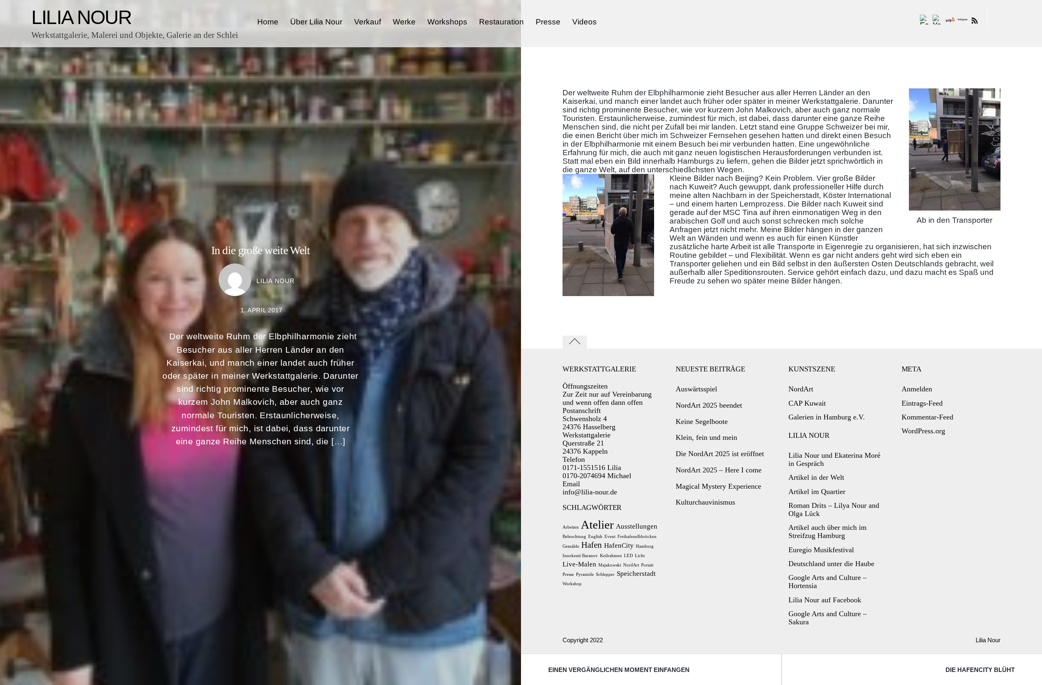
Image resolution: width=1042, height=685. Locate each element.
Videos (584, 22)
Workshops (447, 22)
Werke (404, 22)
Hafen (591, 545)
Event (609, 536)
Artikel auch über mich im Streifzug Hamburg (827, 531)
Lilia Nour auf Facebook (824, 600)
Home (267, 22)
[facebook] (925, 19)
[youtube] (937, 19)
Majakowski (609, 565)
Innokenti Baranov (580, 555)
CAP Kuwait (807, 403)
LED (628, 555)
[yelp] (950, 19)
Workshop (572, 584)
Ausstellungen (636, 526)
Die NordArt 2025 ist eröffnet (720, 454)
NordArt (631, 565)
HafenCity (619, 545)
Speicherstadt (636, 573)
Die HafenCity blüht (980, 669)
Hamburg (645, 546)
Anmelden (917, 389)
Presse (548, 22)
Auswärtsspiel (696, 389)
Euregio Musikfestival (821, 550)
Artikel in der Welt (816, 477)
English (595, 536)
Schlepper (605, 574)
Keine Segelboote (702, 421)
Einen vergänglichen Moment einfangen (619, 669)
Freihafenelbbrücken (637, 536)
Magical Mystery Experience (718, 486)
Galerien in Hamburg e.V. (826, 417)
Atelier (597, 524)
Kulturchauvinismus (705, 502)
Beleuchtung (574, 536)
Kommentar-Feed (927, 417)
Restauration (501, 22)
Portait (647, 565)
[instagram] (963, 19)
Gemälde (571, 546)
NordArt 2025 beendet (709, 405)
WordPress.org (923, 431)
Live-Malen (579, 564)
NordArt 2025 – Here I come (719, 470)
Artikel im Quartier (816, 491)
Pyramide (585, 574)
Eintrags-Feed (922, 403)
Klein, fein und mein (706, 437)
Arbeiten (571, 527)
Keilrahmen (611, 555)
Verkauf (367, 22)
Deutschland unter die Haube (831, 564)
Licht (640, 555)
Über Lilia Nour (316, 22)
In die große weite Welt (260, 250)
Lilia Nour (275, 280)
